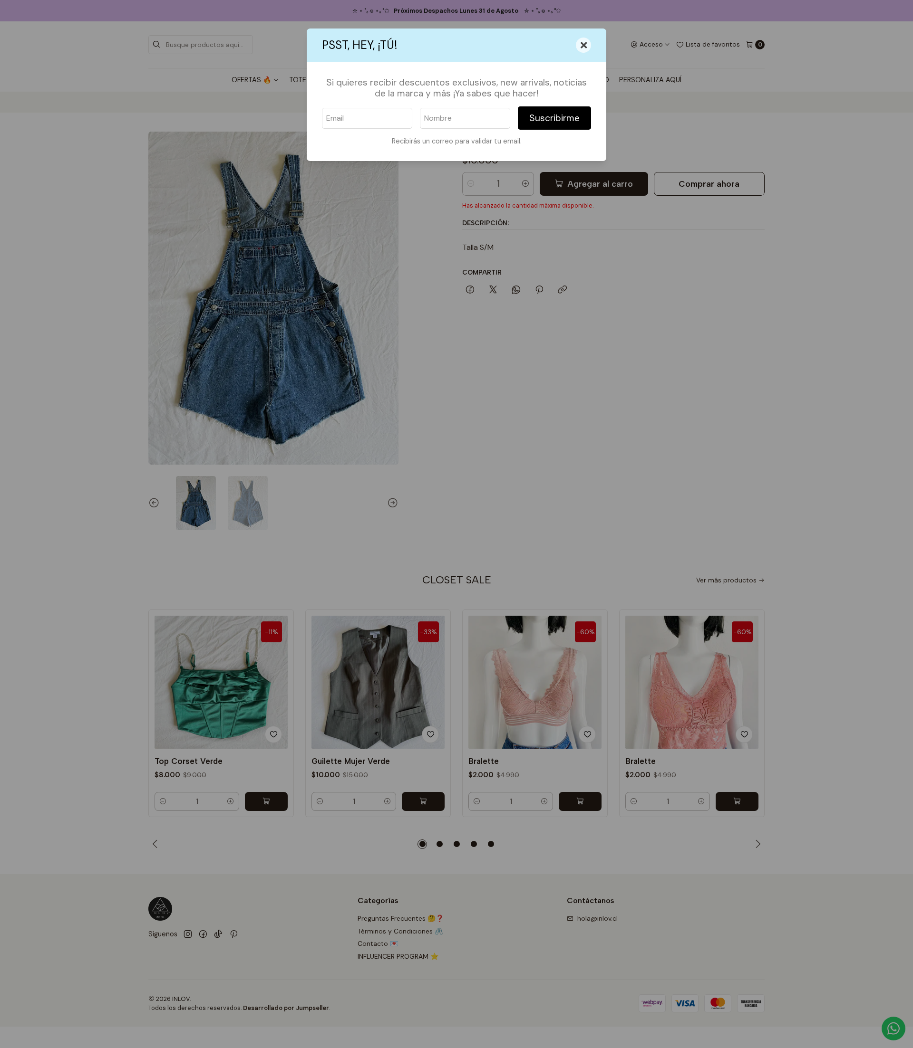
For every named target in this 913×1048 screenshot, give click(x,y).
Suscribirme (554, 118)
